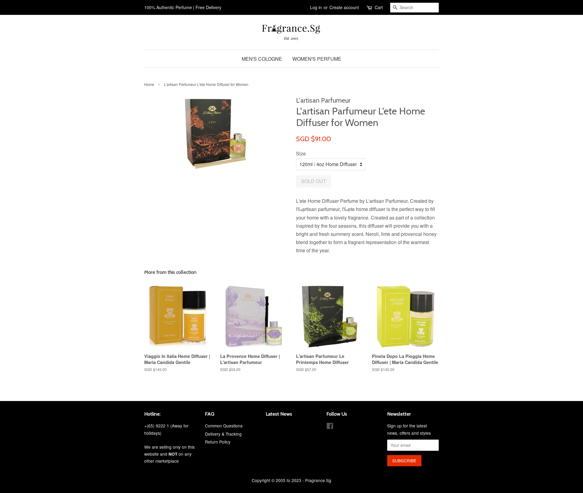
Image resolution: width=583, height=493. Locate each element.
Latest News (279, 414)
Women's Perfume (316, 58)
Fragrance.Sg (318, 480)
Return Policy (217, 442)
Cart (379, 7)
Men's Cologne (262, 58)
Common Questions (224, 426)
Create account (344, 7)
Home (149, 84)
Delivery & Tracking (223, 434)
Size (301, 153)
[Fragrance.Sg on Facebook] (329, 427)
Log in (316, 7)
